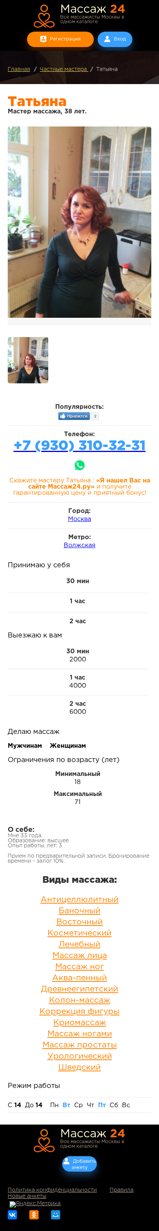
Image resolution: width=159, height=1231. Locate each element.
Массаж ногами (79, 1033)
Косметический (79, 933)
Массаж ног (79, 966)
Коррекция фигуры (79, 1011)
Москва (79, 519)
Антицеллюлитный (79, 899)
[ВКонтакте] (12, 1214)
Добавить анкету (84, 1164)
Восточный (79, 922)
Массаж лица (79, 955)
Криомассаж (79, 1022)
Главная (19, 69)
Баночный (79, 910)
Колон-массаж (79, 1000)
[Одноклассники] (34, 1214)
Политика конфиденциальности (52, 1190)
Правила (122, 1190)
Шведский (79, 1067)
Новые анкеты (27, 1196)
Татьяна (107, 69)
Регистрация (65, 39)
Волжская (79, 545)
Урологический (79, 1056)
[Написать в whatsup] (79, 465)
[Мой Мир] (55, 1214)
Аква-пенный (79, 978)
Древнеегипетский (79, 989)
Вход (120, 39)
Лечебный (79, 944)
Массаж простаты (79, 1045)
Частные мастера (64, 69)
